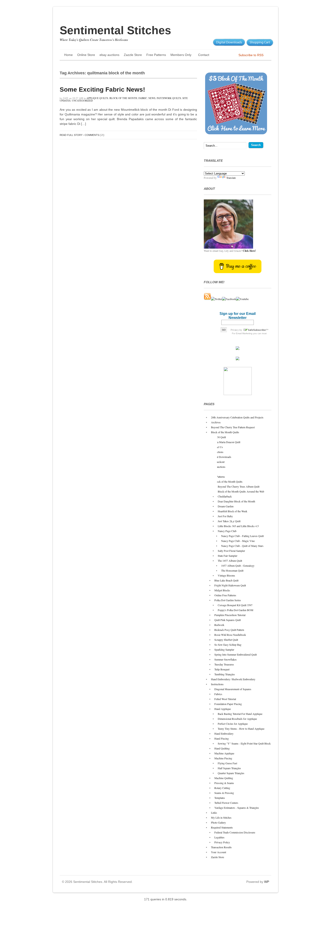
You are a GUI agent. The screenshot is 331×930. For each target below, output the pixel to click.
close (214, 493)
